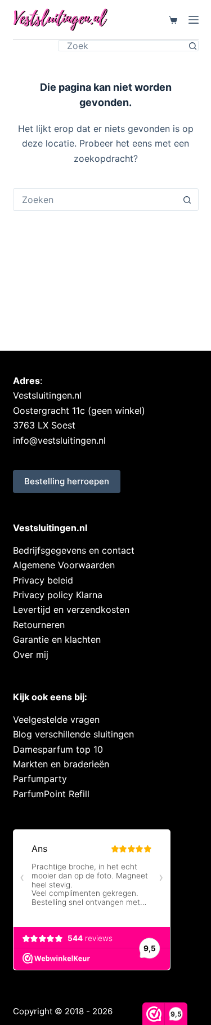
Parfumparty (40, 778)
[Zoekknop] (193, 46)
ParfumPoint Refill (51, 793)
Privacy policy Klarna (57, 594)
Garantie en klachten (57, 639)
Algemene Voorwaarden (64, 565)
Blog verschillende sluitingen (73, 734)
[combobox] (95, 199)
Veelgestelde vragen (56, 719)
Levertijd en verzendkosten (71, 609)
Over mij (30, 654)
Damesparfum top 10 (58, 749)
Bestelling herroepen (66, 481)
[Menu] (193, 20)
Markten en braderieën (61, 764)
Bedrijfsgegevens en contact (73, 550)
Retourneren (39, 624)
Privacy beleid (43, 580)
